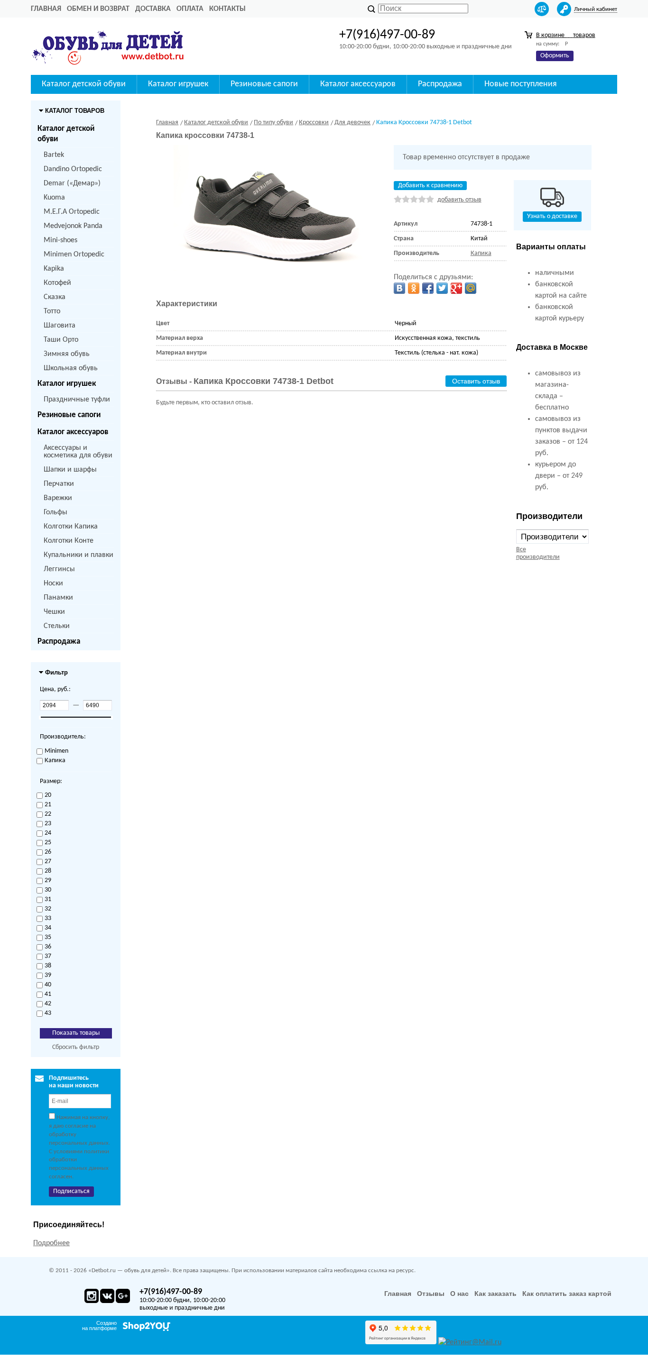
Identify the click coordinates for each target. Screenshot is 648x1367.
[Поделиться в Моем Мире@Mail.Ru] (470, 288)
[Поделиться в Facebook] (428, 288)
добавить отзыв (459, 199)
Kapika (54, 269)
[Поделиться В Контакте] (399, 288)
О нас (459, 1293)
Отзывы (430, 1293)
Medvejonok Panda (73, 226)
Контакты (227, 9)
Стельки (57, 626)
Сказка (54, 297)
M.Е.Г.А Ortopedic (72, 212)
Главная (46, 9)
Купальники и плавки (78, 555)
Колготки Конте (68, 541)
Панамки (58, 597)
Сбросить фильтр (75, 1047)
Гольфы (55, 512)
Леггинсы (59, 569)
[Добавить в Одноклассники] (413, 288)
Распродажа (58, 642)
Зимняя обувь (67, 354)
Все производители (538, 553)
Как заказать (495, 1293)
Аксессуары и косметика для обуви (78, 451)
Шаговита (59, 325)
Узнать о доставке (552, 216)
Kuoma (54, 197)
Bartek (54, 155)
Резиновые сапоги (69, 415)
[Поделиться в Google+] (456, 288)
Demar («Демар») (72, 183)
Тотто (52, 311)
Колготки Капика (71, 526)
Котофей (57, 283)
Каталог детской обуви (65, 134)
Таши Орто (61, 340)
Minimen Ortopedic (74, 254)
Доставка (153, 9)
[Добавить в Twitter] (442, 288)
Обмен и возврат (98, 9)
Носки (53, 583)
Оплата (190, 9)
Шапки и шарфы (70, 470)
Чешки (54, 612)
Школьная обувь (71, 368)
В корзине (565, 35)
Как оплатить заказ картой (566, 1293)
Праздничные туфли (77, 399)
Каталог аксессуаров (72, 432)
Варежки (58, 498)
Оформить (554, 55)
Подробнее (51, 1243)
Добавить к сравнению (430, 185)
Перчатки (59, 484)
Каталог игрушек (66, 384)
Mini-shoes (60, 240)
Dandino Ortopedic (73, 169)
